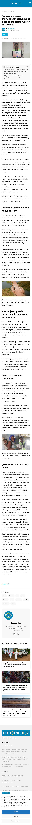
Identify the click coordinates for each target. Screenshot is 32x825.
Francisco (24, 790)
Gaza (28, 790)
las (17, 596)
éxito (4, 596)
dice (13, 790)
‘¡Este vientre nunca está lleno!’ (13, 78)
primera (19, 599)
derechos (8, 790)
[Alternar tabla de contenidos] (27, 66)
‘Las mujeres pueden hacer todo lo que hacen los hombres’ (16, 73)
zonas (13, 603)
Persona (5, 599)
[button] (29, 793)
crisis (26, 786)
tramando (5, 603)
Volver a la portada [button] (8, 11)
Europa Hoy (11, 28)
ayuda (7, 786)
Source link (5, 584)
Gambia (11, 596)
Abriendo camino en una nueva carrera (16, 69)
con (14, 786)
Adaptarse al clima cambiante (13, 76)
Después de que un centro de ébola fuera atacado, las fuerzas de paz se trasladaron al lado (14, 664)
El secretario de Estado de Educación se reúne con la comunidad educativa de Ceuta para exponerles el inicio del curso (15, 752)
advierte (3, 786)
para (23, 596)
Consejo (18, 786)
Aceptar (16, 811)
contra (22, 786)
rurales (26, 599)
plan (12, 599)
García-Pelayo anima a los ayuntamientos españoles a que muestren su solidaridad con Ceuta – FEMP (15, 759)
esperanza (16, 790)
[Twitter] (14, 634)
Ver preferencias (16, 821)
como (11, 786)
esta (20, 790)
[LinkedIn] (17, 634)
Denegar (16, 816)
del (3, 789)
